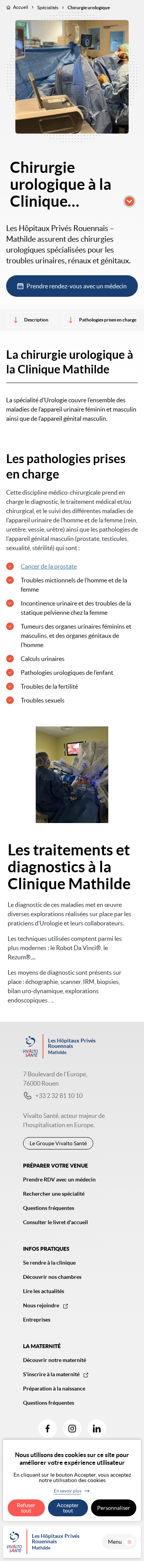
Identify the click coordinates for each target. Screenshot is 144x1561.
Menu (115, 1542)
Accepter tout (68, 1508)
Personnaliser (113, 1508)
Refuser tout (26, 1508)
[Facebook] (47, 1428)
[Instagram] (72, 1428)
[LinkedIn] (97, 1428)
